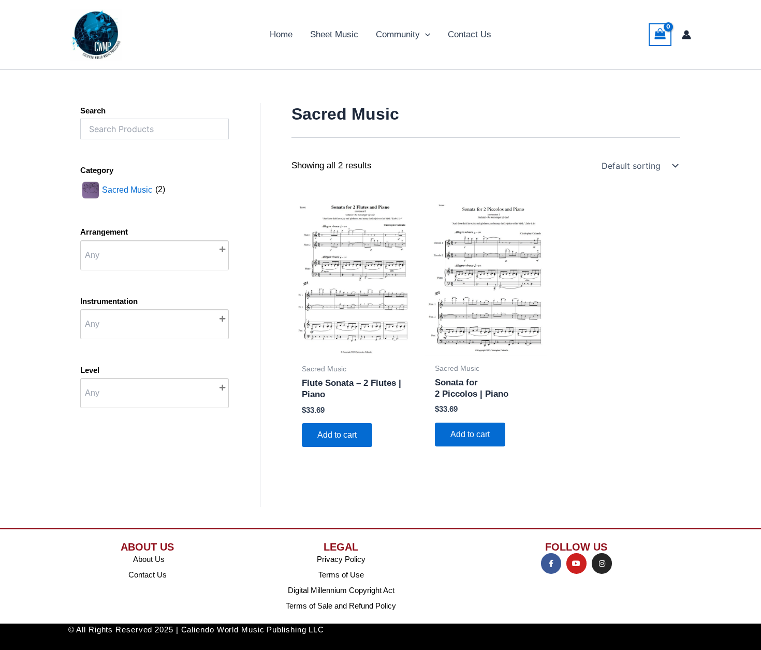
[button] (425, 34)
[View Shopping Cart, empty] (660, 34)
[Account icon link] (686, 34)
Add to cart (337, 434)
